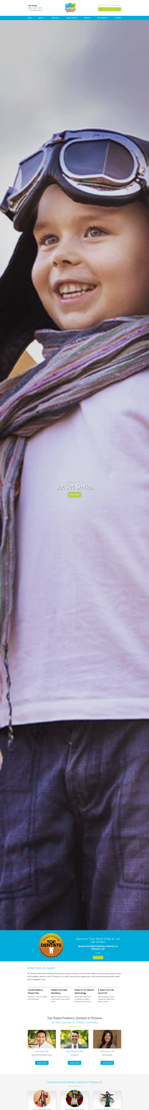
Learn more (97, 957)
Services (54, 18)
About (41, 18)
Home (29, 18)
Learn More (74, 494)
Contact (118, 18)
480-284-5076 (35, 8)
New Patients (102, 18)
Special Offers (71, 18)
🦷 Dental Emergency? (35, 10)
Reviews (87, 18)
